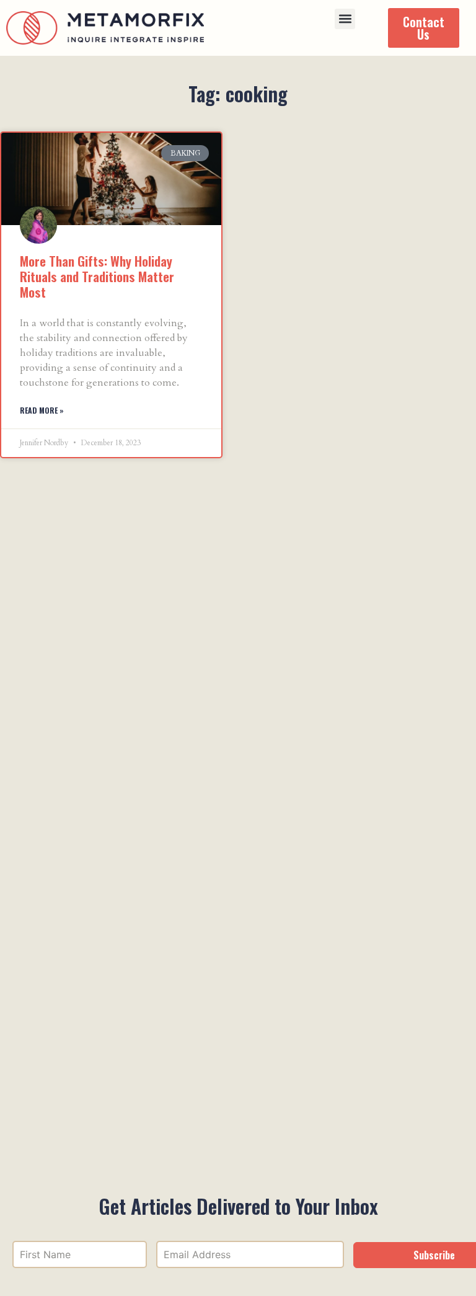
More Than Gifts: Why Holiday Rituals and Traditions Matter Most (97, 276)
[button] (345, 19)
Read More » (42, 410)
